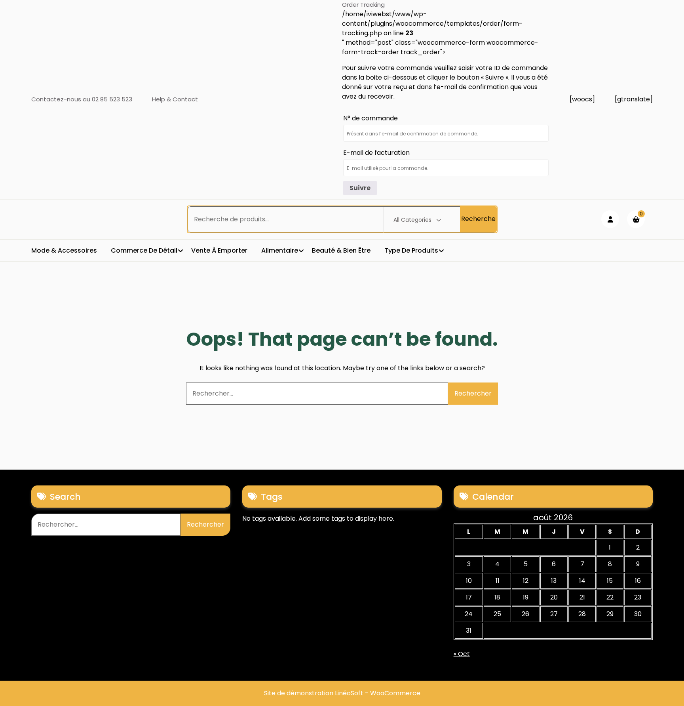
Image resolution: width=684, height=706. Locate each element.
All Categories (412, 220)
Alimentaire (279, 250)
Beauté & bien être (341, 250)
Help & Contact (175, 99)
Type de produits (411, 250)
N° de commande (370, 118)
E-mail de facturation (376, 152)
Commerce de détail (144, 250)
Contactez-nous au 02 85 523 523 (81, 99)
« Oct (462, 653)
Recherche (478, 218)
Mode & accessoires (64, 250)
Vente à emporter (219, 250)
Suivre (360, 187)
